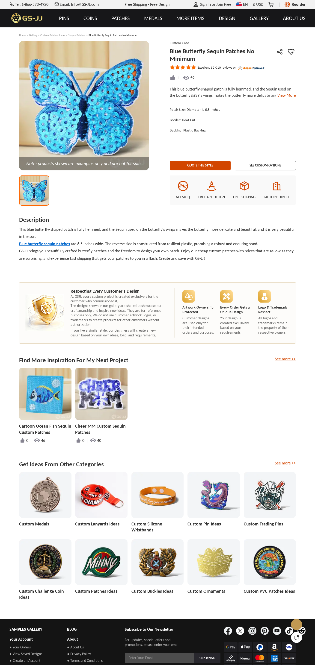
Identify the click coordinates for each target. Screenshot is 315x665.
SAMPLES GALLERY (25, 629)
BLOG (72, 629)
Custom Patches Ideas (52, 35)
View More (286, 95)
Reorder (299, 4)
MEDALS (153, 18)
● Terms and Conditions (85, 660)
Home (22, 35)
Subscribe (207, 658)
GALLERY (259, 18)
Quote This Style (200, 164)
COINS (90, 18)
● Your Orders (20, 647)
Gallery (33, 35)
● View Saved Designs (25, 654)
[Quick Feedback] (296, 637)
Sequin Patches (76, 35)
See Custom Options (265, 164)
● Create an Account (24, 660)
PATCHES (120, 18)
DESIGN (227, 18)
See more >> (285, 359)
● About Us (75, 647)
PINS (64, 18)
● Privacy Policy (79, 654)
